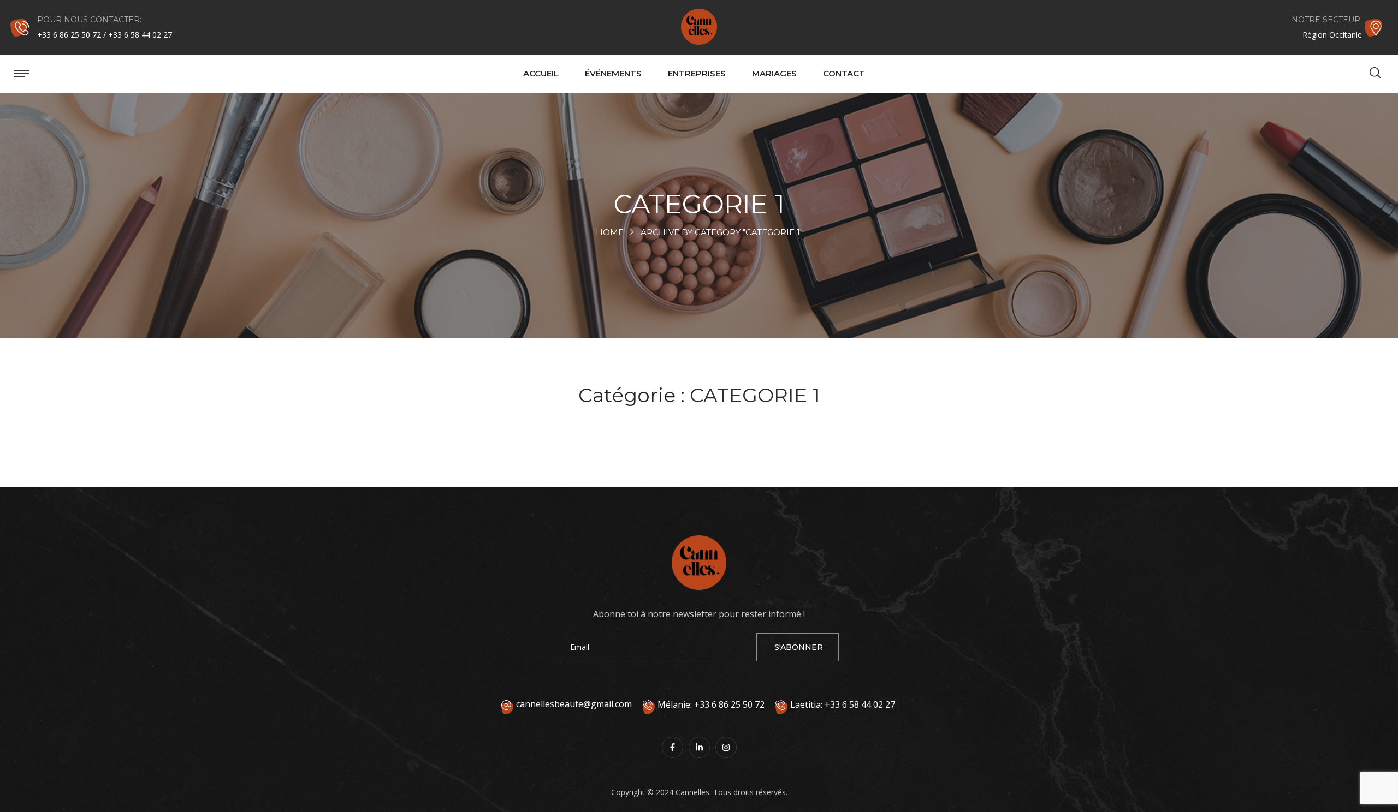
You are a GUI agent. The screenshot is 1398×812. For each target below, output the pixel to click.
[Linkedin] (699, 747)
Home (610, 232)
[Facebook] (672, 747)
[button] (1375, 74)
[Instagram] (726, 747)
